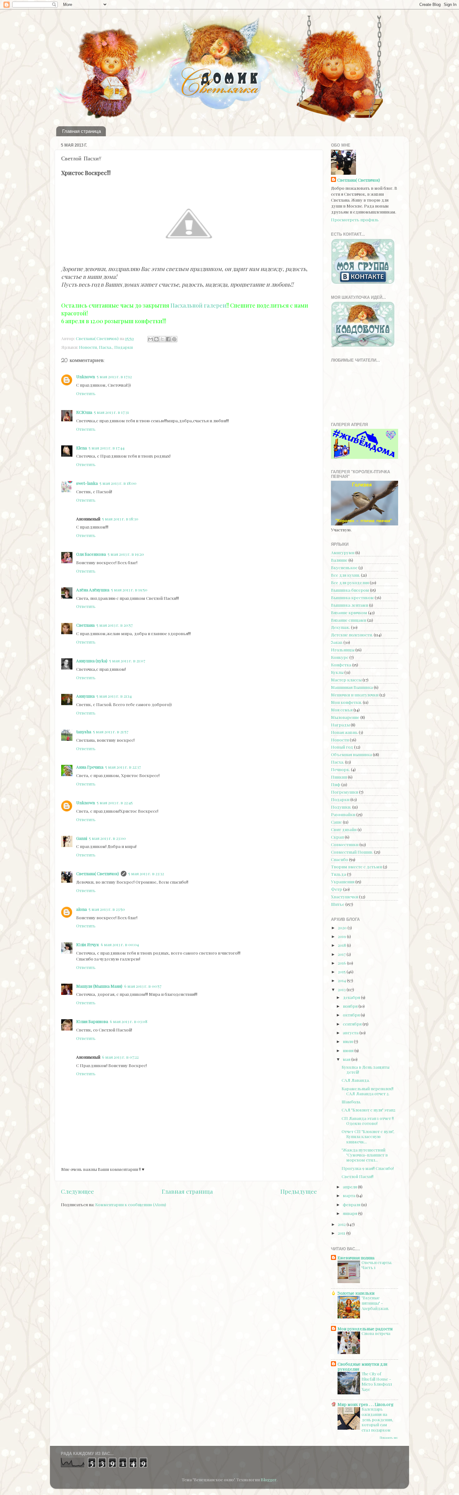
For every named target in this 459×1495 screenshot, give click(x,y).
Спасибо (339, 859)
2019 (342, 936)
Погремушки (344, 792)
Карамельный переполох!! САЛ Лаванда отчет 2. (367, 1091)
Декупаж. (340, 627)
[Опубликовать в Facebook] (168, 339)
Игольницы (342, 649)
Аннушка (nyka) (91, 660)
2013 (342, 989)
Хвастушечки (344, 896)
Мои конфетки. (346, 702)
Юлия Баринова (92, 1021)
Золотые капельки (356, 1293)
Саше (336, 822)
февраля (352, 1204)
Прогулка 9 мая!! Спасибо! (368, 1168)
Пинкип (339, 777)
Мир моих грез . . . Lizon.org (365, 1404)
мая (347, 1059)
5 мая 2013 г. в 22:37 (123, 767)
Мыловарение (345, 717)
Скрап (337, 837)
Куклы (337, 672)
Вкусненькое (344, 567)
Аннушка (85, 696)
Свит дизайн (344, 829)
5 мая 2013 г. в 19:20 (126, 554)
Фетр (336, 889)
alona (81, 909)
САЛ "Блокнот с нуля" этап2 (368, 1109)
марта (349, 1195)
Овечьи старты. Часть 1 (377, 1265)
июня (348, 1050)
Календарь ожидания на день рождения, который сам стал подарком (377, 1419)
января (350, 1213)
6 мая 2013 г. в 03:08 (128, 1021)
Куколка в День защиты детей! (365, 1069)
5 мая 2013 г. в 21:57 (110, 731)
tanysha (83, 731)
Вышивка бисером (350, 590)
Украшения (342, 881)
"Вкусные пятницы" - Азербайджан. (375, 1303)
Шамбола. (351, 1101)
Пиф (335, 784)
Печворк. (340, 769)
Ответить (86, 393)
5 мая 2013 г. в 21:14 (114, 696)
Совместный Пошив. (352, 852)
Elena (81, 447)
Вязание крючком (349, 612)
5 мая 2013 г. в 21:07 (127, 660)
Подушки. (341, 807)
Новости (88, 347)
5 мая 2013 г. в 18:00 (118, 483)
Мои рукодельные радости (365, 1328)
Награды (340, 724)
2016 (342, 963)
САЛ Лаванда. (356, 1080)
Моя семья (342, 709)
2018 (342, 945)
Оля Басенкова (91, 554)
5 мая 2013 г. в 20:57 (114, 625)
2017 (342, 954)
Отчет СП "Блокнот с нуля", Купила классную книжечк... (368, 1136)
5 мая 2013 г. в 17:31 (111, 412)
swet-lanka (87, 483)
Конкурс (339, 657)
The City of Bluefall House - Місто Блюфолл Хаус (377, 1381)
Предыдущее (298, 1191)
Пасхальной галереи (198, 305)
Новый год (342, 747)
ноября (350, 1006)
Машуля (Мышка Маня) (99, 986)
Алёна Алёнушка (92, 589)
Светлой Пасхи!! (357, 1176)
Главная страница (81, 131)
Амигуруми (342, 552)
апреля (350, 1186)
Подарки (123, 347)
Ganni (81, 838)
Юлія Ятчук (87, 944)
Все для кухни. (345, 575)
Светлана (85, 625)
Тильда (338, 874)
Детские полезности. (352, 634)
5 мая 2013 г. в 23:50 (107, 909)
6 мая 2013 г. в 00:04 (120, 944)
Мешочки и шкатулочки (354, 694)
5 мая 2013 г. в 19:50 (129, 589)
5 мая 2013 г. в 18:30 (120, 518)
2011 (342, 1233)
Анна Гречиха (89, 767)
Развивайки (343, 814)
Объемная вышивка (351, 754)
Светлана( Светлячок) (97, 873)
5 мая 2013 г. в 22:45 (115, 802)
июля (348, 1041)
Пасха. (105, 347)
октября (352, 1014)
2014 (342, 980)
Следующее (77, 1191)
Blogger (269, 1479)
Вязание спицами (348, 620)
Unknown (85, 376)
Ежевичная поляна (356, 1257)
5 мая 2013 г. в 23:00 (107, 838)
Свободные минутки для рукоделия (362, 1366)
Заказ (337, 642)
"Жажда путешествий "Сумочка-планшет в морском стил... (365, 1154)
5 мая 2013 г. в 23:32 (146, 873)
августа (351, 1032)
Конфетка (341, 664)
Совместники (344, 844)
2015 (342, 971)
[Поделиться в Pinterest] (174, 339)
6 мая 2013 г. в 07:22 (120, 1057)
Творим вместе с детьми (356, 866)
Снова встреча (376, 1333)
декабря (352, 997)
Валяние (339, 560)
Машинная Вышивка (352, 687)
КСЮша (84, 412)
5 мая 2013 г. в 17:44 (107, 447)
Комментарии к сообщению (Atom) (130, 1204)
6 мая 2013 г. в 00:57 (142, 986)
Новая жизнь (344, 732)
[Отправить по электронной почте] (150, 339)
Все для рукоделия (350, 582)
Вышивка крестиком (352, 597)
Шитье (337, 904)
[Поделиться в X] (162, 339)
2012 (342, 1224)
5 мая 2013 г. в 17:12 (114, 376)
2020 (343, 927)
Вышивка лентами (349, 605)
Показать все (389, 1437)
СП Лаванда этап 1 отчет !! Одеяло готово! (368, 1120)
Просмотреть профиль (355, 219)
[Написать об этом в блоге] (156, 339)
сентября (353, 1023)
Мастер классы (346, 679)
